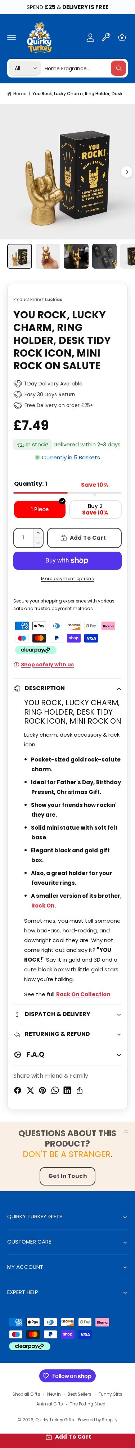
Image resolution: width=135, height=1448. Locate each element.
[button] (11, 37)
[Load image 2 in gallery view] (48, 256)
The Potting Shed (87, 1404)
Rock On (42, 905)
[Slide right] (126, 172)
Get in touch (67, 1176)
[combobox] (85, 68)
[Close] (126, 1131)
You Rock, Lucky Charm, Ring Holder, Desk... (79, 93)
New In (54, 1394)
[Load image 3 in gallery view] (76, 256)
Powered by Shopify (97, 1420)
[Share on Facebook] (17, 1090)
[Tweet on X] (30, 1090)
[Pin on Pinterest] (42, 1090)
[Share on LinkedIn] (67, 1090)
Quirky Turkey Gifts (55, 1420)
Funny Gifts (111, 1394)
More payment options (67, 578)
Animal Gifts (49, 1404)
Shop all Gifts (26, 1394)
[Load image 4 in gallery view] (104, 256)
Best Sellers (80, 1394)
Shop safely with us (47, 664)
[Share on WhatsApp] (55, 1090)
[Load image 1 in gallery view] (19, 256)
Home (20, 93)
